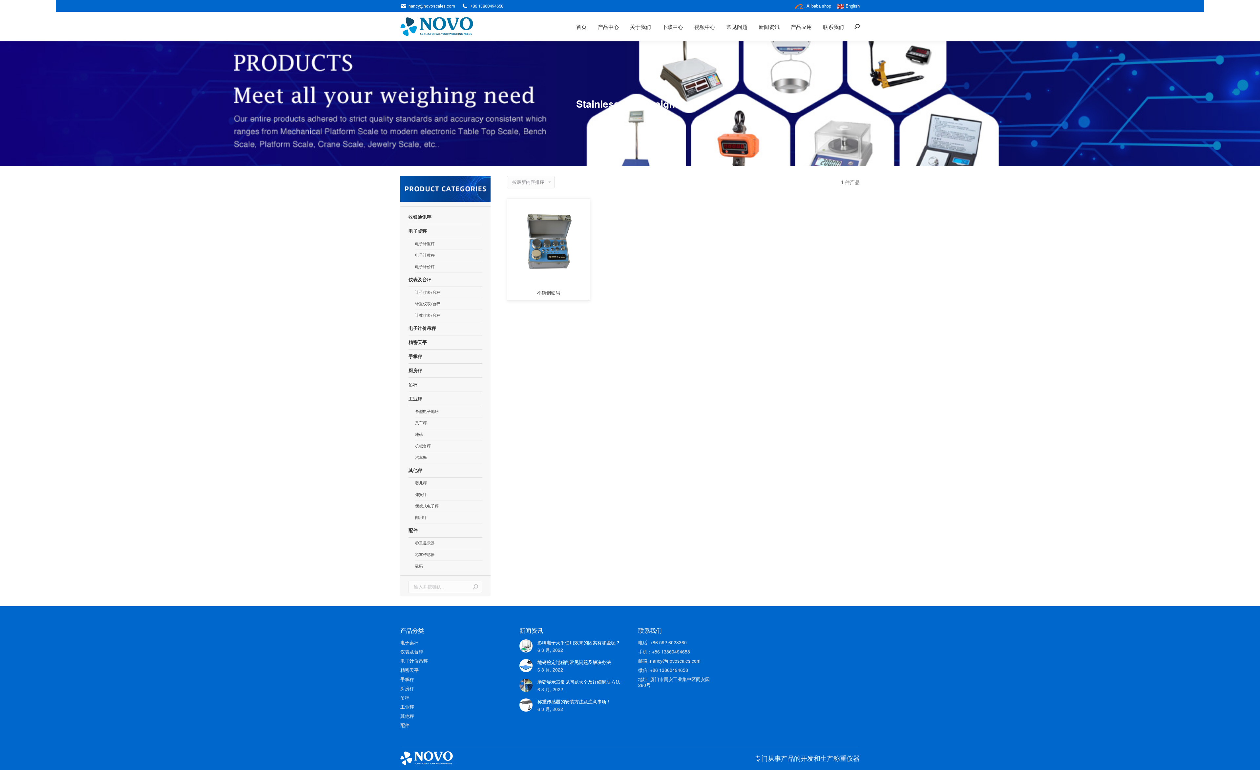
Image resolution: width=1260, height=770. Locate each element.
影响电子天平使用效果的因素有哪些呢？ (578, 642)
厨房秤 (415, 370)
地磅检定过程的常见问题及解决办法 (574, 662)
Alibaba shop (819, 6)
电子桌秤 (418, 231)
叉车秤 (421, 423)
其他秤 (415, 470)
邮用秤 (421, 517)
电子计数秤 (425, 255)
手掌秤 (415, 356)
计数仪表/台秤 (427, 315)
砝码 (419, 566)
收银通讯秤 (420, 217)
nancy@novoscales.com (432, 6)
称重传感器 (425, 554)
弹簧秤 (421, 494)
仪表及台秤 (420, 279)
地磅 (419, 434)
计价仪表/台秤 (427, 292)
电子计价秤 (425, 267)
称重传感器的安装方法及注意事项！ (574, 701)
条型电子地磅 (427, 411)
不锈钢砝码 (548, 292)
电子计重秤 (425, 244)
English (853, 6)
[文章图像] (526, 645)
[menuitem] (581, 26)
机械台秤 (423, 446)
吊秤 (413, 384)
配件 (413, 530)
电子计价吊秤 (422, 328)
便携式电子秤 (427, 506)
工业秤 (415, 398)
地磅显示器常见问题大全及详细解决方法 (578, 682)
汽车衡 (421, 457)
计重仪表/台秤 (427, 304)
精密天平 (418, 342)
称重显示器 (425, 543)
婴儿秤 (421, 483)
